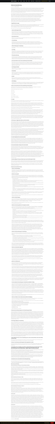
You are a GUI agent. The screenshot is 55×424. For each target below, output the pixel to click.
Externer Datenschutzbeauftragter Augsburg (17, 362)
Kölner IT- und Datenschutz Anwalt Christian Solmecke (35, 362)
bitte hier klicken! (17, 6)
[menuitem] (19, 1)
